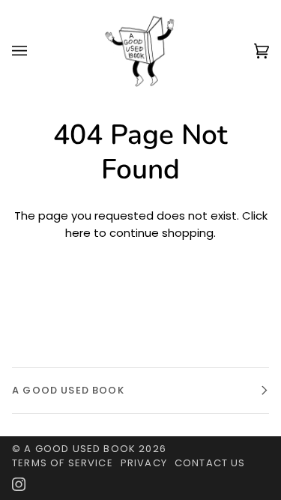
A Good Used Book (80, 449)
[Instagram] (18, 484)
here (78, 233)
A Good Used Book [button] (68, 390)
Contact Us (210, 463)
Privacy (144, 463)
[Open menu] (34, 50)
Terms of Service (62, 463)
